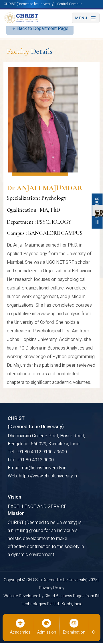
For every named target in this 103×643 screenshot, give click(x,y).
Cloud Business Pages (64, 596)
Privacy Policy (51, 588)
